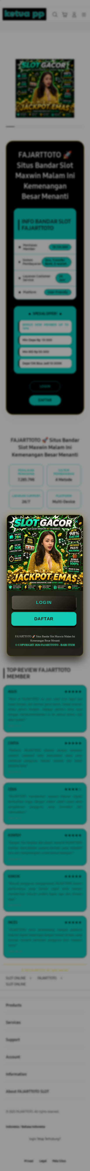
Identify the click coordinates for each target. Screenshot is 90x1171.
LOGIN (44, 602)
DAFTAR (44, 618)
